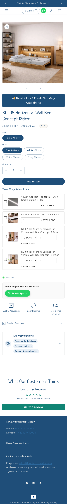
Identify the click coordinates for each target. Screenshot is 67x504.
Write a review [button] (33, 407)
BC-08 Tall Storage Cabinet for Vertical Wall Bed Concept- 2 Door (40, 253)
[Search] (36, 10)
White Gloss (34, 150)
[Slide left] (26, 88)
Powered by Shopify (47, 502)
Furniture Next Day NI (27, 502)
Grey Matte (34, 157)
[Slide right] (40, 88)
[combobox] (31, 10)
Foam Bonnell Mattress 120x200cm (40, 214)
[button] (6, 10)
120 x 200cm (13, 137)
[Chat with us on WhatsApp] (43, 10)
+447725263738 (24, 428)
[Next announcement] (61, 3)
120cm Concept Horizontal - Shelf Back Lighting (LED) (39, 198)
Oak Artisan (12, 150)
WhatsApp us (20, 293)
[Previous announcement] (5, 3)
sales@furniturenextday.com (35, 463)
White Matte (13, 157)
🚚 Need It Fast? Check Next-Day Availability (33, 100)
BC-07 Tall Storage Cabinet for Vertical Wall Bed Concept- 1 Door (40, 230)
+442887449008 (26, 432)
